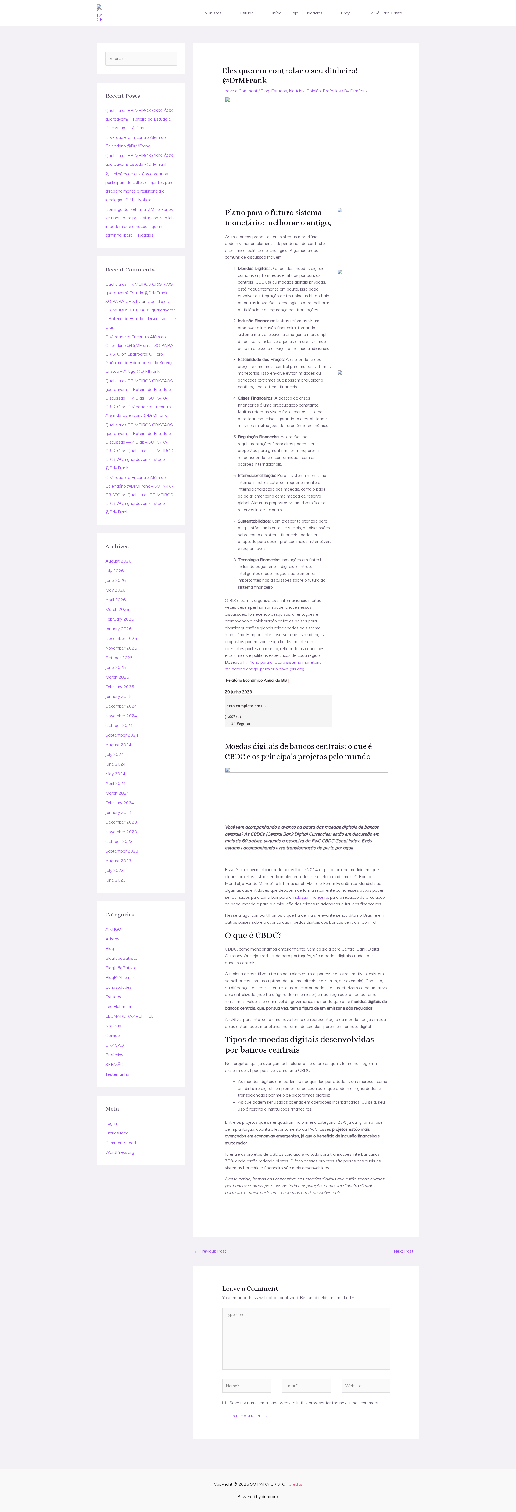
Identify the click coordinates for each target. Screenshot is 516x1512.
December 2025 (121, 638)
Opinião (112, 1035)
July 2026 (114, 570)
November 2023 (121, 831)
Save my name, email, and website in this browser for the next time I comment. (304, 1402)
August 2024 (118, 744)
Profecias (114, 1054)
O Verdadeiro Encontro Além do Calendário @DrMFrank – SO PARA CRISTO (139, 345)
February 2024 (119, 802)
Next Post (406, 1251)
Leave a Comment (239, 90)
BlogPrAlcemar (119, 977)
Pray (345, 13)
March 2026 (117, 609)
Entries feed (116, 1133)
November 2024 (121, 715)
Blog (109, 948)
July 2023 (114, 870)
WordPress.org (119, 1152)
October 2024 (119, 725)
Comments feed (120, 1142)
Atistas (112, 938)
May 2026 (115, 590)
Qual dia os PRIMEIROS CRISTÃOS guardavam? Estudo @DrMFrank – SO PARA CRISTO (139, 292)
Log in (111, 1123)
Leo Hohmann (118, 1006)
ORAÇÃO (114, 1045)
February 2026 (119, 619)
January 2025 (118, 696)
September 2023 (121, 851)
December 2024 (121, 706)
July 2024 (114, 754)
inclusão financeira (310, 897)
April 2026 (115, 599)
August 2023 (118, 860)
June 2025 (115, 667)
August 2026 (118, 561)
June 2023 (115, 880)
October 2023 (119, 841)
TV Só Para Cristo (385, 13)
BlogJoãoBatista (121, 967)
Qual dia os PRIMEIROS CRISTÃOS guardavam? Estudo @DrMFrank (139, 459)
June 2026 (115, 580)
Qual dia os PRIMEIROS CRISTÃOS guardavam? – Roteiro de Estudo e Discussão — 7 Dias (139, 119)
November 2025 (121, 648)
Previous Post (210, 1251)
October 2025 (119, 657)
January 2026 (118, 628)
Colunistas (212, 13)
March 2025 (117, 677)
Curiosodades (118, 987)
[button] (224, 13)
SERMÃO (114, 1064)
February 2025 (119, 686)
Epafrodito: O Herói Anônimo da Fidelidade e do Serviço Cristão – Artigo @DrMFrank (139, 362)
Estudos (113, 996)
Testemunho (117, 1074)
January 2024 (118, 812)
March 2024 (117, 793)
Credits (295, 1484)
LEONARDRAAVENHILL (129, 1016)
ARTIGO (113, 929)
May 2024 (115, 773)
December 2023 (121, 822)
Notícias (314, 13)
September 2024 (121, 735)
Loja (294, 13)
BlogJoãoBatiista (121, 958)
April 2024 (115, 783)
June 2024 (115, 764)
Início (277, 13)
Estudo (247, 13)
